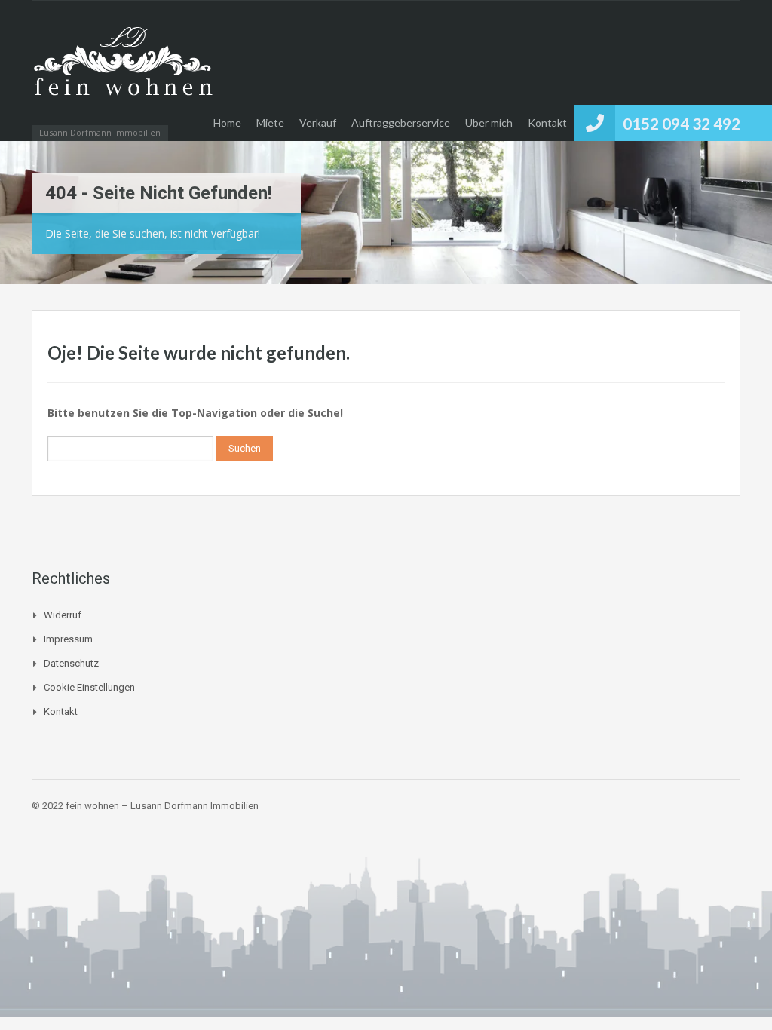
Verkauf (317, 122)
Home (227, 122)
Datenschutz (71, 663)
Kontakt (547, 122)
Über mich (489, 122)
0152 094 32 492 (681, 123)
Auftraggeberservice (400, 122)
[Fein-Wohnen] (122, 78)
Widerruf (62, 615)
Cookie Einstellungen (89, 687)
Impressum (68, 639)
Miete (270, 122)
